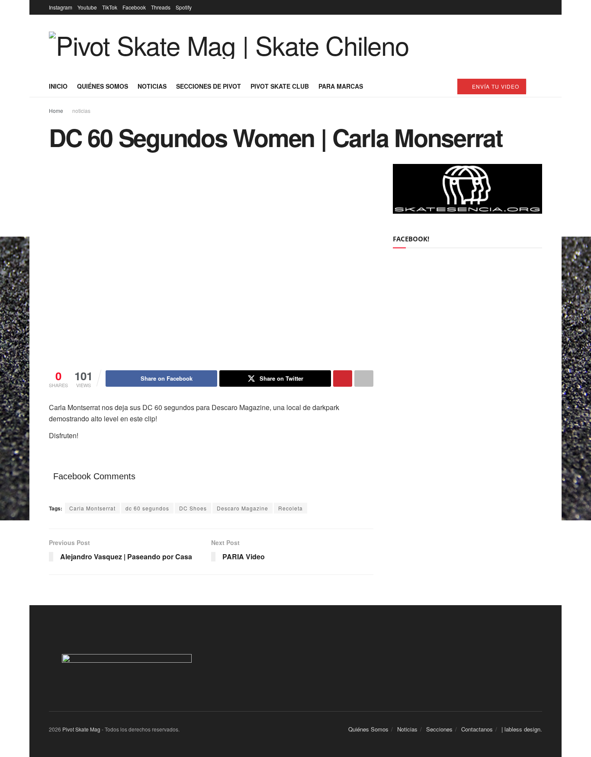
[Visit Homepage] (229, 45)
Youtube (87, 7)
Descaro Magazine (242, 508)
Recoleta (290, 508)
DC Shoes (193, 508)
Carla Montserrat (92, 508)
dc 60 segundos (147, 508)
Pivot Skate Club (280, 86)
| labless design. (521, 729)
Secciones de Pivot (208, 86)
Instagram (60, 7)
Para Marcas (340, 86)
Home (56, 110)
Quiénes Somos (102, 86)
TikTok (109, 7)
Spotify (184, 7)
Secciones (439, 729)
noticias (81, 110)
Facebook (134, 7)
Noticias (152, 86)
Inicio (58, 86)
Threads (160, 7)
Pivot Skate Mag (81, 729)
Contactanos (477, 729)
